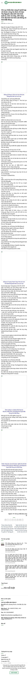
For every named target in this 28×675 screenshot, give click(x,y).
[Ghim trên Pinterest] (18, 520)
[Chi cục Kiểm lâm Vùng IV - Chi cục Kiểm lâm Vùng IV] (15, 2)
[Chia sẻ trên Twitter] (13, 520)
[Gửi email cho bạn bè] (15, 520)
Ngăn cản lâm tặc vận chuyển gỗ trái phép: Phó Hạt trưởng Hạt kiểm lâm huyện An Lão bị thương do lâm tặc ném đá (20, 528)
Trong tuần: (4, 661)
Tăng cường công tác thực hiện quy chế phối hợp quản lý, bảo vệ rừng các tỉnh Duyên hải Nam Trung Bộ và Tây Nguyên (7, 528)
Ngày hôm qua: (5, 659)
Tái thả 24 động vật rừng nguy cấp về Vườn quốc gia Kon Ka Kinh (16, 549)
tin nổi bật (9, 587)
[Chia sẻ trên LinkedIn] (20, 520)
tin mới (2, 588)
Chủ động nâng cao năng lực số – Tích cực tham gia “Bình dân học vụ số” (16, 544)
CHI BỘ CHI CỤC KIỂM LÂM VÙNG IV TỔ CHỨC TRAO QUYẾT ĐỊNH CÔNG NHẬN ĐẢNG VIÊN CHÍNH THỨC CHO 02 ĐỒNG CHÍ (16, 567)
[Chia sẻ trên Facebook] (8, 520)
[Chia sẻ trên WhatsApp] (5, 520)
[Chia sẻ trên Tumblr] (22, 520)
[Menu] (2, 2)
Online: (3, 655)
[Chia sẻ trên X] (10, 520)
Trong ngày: (4, 657)
